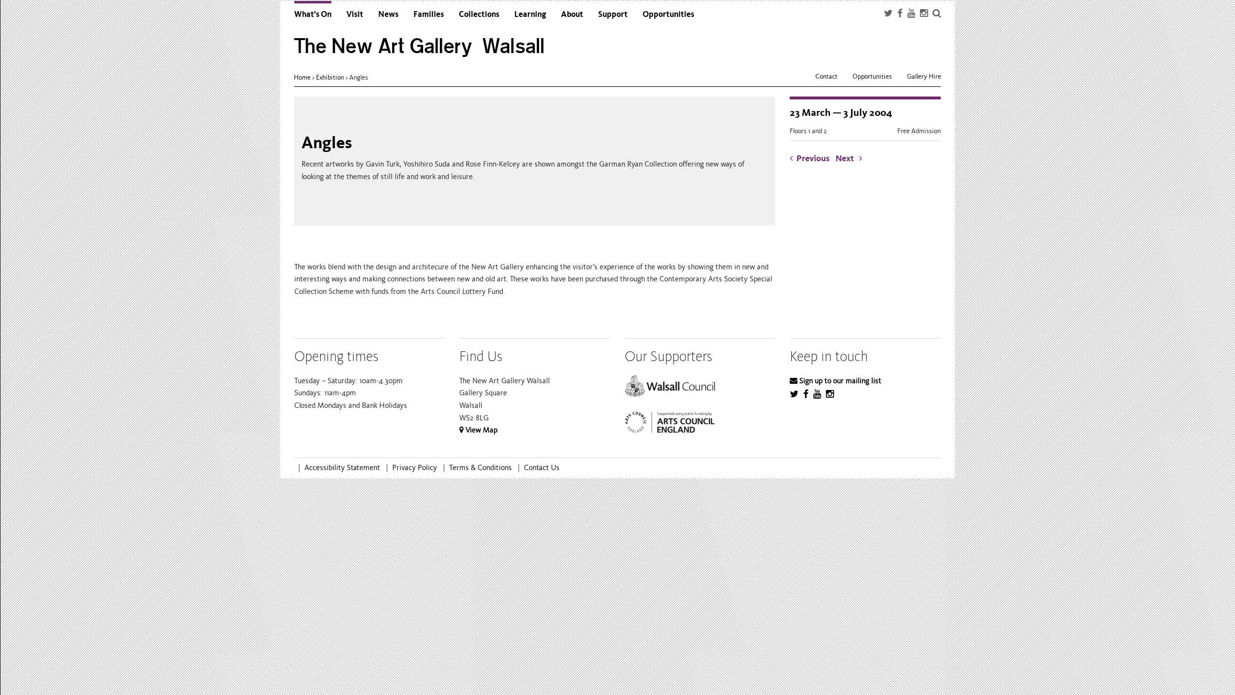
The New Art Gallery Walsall (419, 46)
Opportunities (668, 14)
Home (302, 77)
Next (847, 158)
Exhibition (330, 77)
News (388, 14)
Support (613, 14)
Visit (354, 14)
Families (428, 14)
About (572, 14)
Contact (826, 76)
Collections (479, 14)
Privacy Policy (414, 467)
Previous (813, 158)
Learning (530, 14)
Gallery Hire (924, 76)
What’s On (312, 14)
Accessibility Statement (342, 467)
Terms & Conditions (480, 467)
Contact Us (542, 467)
